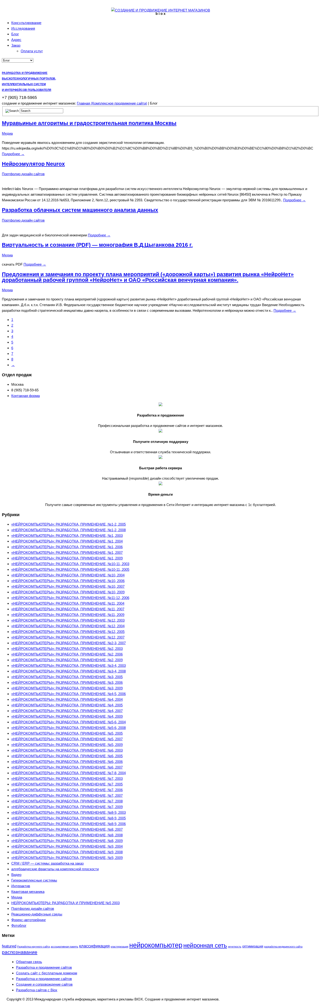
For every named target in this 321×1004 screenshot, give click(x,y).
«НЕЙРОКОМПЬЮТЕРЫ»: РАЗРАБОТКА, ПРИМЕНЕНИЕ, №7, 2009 (67, 807)
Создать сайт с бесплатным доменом (46, 973)
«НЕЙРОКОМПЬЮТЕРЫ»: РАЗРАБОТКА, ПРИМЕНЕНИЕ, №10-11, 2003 (70, 564)
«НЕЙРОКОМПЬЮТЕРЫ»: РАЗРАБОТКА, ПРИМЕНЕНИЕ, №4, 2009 (67, 716)
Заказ (15, 45)
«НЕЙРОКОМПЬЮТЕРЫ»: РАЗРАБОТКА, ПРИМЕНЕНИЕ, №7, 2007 (67, 795)
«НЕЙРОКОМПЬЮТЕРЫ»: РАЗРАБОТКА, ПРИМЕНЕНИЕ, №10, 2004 (68, 575)
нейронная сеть (205, 945)
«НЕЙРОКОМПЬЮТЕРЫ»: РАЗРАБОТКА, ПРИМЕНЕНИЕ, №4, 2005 (67, 705)
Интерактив (20, 886)
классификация (94, 945)
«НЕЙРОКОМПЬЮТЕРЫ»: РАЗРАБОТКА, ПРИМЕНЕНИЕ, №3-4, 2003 (68, 666)
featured (9, 946)
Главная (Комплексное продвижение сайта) (112, 103)
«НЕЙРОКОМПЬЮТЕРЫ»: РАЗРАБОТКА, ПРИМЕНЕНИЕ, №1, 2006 (67, 547)
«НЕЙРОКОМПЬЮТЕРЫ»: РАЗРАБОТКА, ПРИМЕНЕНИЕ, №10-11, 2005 (70, 569)
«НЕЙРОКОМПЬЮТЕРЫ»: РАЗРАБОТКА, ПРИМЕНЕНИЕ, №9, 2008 (67, 852)
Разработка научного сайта (33, 946)
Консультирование (26, 23)
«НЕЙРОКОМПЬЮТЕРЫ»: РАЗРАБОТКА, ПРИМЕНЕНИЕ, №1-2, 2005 (68, 524)
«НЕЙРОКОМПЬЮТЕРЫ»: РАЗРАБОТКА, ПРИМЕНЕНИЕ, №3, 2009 (67, 688)
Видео (16, 875)
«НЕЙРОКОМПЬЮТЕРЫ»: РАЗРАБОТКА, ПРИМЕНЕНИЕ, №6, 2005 (67, 756)
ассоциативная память (64, 946)
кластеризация (119, 946)
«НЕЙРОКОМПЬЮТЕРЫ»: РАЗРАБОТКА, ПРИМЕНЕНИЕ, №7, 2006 (67, 790)
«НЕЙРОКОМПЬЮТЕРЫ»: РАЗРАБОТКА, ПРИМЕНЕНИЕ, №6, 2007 (67, 767)
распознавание (19, 952)
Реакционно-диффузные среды (36, 914)
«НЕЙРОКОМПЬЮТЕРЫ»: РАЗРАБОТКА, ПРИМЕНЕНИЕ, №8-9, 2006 (68, 824)
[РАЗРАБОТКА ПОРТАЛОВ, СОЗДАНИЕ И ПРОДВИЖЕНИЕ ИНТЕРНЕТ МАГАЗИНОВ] (160, 10)
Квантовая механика (27, 892)
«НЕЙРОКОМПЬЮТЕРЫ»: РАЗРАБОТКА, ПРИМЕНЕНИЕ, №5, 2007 (67, 739)
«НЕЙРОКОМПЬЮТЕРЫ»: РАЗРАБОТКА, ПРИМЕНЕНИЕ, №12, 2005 (68, 632)
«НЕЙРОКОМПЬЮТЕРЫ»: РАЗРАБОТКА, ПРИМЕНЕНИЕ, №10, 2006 (68, 581)
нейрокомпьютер (155, 945)
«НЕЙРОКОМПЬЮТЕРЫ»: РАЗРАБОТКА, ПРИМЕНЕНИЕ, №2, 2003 (67, 649)
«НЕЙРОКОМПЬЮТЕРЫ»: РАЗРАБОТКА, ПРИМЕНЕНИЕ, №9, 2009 (67, 858)
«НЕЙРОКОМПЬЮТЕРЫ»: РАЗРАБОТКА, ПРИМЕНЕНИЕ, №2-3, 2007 (68, 643)
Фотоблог (18, 925)
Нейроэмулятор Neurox (33, 164)
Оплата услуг (32, 51)
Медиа (7, 133)
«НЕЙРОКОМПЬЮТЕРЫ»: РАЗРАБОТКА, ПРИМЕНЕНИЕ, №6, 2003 (67, 750)
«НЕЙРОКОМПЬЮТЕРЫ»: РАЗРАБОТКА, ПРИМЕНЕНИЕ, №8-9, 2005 (68, 818)
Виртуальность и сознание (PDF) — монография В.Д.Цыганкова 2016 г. (97, 245)
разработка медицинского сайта (283, 946)
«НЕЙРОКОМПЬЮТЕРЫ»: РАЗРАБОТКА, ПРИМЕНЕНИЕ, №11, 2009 (67, 615)
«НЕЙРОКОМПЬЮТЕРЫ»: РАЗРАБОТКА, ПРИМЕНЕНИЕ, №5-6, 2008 (68, 728)
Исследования (23, 28)
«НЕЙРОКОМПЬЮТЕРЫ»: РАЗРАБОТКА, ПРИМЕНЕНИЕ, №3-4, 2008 (68, 671)
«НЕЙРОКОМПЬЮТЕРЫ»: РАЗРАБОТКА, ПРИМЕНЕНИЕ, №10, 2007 (68, 586)
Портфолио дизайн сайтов (23, 174)
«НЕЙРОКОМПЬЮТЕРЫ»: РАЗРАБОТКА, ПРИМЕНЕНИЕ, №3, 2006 (67, 682)
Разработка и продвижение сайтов (44, 967)
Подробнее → (13, 154)
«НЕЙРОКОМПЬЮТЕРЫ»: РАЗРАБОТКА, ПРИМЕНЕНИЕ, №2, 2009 (67, 660)
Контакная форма (25, 396)
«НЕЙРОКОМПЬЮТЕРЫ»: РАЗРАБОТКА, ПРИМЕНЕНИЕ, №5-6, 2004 (68, 722)
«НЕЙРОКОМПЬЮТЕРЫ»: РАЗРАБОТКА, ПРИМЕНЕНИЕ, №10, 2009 (68, 592)
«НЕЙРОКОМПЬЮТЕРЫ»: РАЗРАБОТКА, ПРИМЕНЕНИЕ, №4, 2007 (67, 711)
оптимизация (252, 946)
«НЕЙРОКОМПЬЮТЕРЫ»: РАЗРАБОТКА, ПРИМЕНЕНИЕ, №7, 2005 (67, 784)
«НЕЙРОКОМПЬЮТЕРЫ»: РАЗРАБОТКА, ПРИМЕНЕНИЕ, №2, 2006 (67, 654)
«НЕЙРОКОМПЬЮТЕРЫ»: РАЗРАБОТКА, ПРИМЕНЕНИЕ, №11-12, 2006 (70, 598)
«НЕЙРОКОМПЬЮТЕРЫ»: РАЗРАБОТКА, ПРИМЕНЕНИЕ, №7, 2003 (67, 779)
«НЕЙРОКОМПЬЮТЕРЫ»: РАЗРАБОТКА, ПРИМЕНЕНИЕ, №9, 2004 (67, 846)
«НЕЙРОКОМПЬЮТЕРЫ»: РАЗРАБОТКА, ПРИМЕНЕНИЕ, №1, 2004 (67, 541)
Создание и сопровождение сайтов (44, 984)
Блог (15, 34)
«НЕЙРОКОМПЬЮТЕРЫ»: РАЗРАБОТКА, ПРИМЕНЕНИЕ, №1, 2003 (67, 536)
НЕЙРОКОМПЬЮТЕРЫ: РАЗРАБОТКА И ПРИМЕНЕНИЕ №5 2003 (65, 903)
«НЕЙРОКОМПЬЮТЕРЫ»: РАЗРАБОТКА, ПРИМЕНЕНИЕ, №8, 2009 (67, 841)
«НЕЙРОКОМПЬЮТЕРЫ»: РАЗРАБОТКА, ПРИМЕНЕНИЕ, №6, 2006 (67, 762)
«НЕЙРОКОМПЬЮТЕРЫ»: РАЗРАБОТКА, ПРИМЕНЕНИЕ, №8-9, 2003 (68, 812)
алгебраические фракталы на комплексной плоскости (55, 869)
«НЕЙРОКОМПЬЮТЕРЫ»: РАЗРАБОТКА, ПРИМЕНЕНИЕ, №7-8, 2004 (68, 773)
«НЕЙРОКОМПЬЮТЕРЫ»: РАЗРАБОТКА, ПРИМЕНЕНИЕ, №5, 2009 (67, 745)
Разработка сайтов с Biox (36, 990)
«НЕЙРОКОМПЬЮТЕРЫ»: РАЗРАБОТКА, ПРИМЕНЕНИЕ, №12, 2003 (68, 620)
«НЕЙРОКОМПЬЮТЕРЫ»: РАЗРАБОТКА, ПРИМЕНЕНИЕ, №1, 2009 (67, 558)
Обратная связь (29, 962)
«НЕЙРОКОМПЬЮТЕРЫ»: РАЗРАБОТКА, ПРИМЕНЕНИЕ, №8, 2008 (67, 835)
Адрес (16, 40)
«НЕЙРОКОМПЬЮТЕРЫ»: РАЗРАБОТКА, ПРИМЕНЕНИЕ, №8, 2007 (67, 829)
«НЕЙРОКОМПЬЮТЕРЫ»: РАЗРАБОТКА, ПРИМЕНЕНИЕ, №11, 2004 (67, 603)
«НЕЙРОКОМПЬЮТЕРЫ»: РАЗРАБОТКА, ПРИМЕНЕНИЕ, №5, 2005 (67, 733)
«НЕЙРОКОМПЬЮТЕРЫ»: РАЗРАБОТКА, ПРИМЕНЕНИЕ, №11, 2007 (67, 609)
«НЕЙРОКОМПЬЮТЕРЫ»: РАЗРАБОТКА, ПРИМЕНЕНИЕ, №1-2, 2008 (68, 530)
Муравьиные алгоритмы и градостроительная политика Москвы (89, 123)
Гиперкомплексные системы (34, 880)
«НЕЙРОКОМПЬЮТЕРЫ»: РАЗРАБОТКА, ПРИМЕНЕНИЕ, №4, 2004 (67, 699)
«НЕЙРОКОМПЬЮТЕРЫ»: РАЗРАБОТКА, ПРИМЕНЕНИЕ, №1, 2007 (67, 553)
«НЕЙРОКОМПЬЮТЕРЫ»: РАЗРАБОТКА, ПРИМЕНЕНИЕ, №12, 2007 (68, 637)
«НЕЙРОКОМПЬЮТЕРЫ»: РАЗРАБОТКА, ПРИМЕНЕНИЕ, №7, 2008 (67, 801)
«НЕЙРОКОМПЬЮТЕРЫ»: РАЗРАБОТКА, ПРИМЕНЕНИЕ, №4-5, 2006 (68, 694)
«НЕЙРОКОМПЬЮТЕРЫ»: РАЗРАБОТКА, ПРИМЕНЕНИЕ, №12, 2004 (68, 626)
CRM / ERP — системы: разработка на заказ (47, 863)
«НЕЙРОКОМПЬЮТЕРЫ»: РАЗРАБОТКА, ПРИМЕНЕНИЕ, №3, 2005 (67, 677)
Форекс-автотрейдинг (28, 920)
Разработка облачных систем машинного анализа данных (80, 210)
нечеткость (234, 946)
